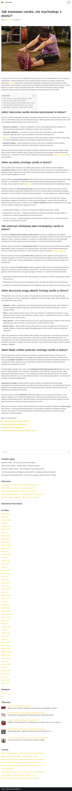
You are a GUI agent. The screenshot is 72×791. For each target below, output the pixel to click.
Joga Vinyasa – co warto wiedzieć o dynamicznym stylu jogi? (20, 485)
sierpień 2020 (5, 658)
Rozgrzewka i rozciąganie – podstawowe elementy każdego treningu (22, 759)
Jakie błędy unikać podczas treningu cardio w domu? (18, 107)
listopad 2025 (5, 542)
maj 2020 (4, 667)
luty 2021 (4, 639)
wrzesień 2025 (5, 545)
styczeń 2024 (5, 583)
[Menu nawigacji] (69, 2)
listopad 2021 (5, 611)
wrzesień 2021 (5, 617)
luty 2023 (4, 592)
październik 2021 (6, 614)
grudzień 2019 (5, 683)
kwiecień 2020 (5, 670)
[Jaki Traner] (6, 2)
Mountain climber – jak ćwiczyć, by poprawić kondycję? (18, 462)
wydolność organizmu (59, 250)
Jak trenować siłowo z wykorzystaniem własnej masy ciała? (26, 713)
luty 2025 (4, 567)
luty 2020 (4, 677)
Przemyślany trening (7, 769)
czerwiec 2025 (5, 554)
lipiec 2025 (4, 551)
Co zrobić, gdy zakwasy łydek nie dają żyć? (15, 421)
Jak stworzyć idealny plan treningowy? (14, 424)
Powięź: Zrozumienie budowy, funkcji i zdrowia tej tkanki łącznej (21, 762)
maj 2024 (4, 576)
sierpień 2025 (5, 548)
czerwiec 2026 (5, 520)
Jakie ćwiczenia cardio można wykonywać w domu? (18, 98)
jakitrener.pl (8, 19)
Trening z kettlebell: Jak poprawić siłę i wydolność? (23, 720)
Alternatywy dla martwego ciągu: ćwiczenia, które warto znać (26, 729)
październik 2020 (6, 652)
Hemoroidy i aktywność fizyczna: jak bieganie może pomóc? (20, 778)
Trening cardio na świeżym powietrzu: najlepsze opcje (18, 775)
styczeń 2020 (5, 680)
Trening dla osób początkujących (12, 427)
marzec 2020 (5, 674)
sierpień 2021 (5, 620)
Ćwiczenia (4, 693)
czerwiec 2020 (5, 664)
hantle (29, 184)
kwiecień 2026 (5, 526)
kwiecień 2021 (5, 633)
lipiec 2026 (4, 517)
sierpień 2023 (5, 586)
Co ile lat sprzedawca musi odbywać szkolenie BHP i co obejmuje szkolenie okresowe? (28, 472)
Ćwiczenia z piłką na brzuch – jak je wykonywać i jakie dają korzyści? (23, 469)
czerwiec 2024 (5, 573)
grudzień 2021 (5, 608)
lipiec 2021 (4, 623)
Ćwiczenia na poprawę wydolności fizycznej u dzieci (18, 430)
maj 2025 (4, 558)
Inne (2, 696)
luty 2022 (4, 601)
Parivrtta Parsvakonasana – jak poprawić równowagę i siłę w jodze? (22, 753)
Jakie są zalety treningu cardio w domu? (15, 100)
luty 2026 (4, 532)
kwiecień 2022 (5, 595)
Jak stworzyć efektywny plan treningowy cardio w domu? (19, 103)
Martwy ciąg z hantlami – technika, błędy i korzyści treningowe (20, 465)
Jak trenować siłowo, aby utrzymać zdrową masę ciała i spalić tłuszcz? (23, 772)
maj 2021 (4, 630)
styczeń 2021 (5, 642)
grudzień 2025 (5, 539)
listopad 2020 (5, 648)
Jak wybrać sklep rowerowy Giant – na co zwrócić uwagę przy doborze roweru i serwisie (28, 475)
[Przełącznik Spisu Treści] (33, 95)
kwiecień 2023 (5, 589)
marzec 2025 (5, 564)
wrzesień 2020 (5, 655)
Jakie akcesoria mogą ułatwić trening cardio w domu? (18, 105)
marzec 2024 (5, 579)
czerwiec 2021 (5, 627)
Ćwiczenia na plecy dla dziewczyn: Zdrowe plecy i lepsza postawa (28, 737)
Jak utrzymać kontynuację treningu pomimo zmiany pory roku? (20, 765)
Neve (3, 789)
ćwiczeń (11, 83)
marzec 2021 (5, 636)
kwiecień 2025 (5, 561)
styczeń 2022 (5, 605)
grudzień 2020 (5, 645)
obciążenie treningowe (61, 154)
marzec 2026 (5, 529)
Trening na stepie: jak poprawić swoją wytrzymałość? (17, 488)
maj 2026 (4, 523)
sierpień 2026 (5, 514)
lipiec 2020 (4, 661)
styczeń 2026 (5, 535)
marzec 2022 (5, 598)
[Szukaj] (69, 452)
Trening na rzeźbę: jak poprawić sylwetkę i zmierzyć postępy (20, 497)
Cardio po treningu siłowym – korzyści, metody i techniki (18, 491)
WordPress (17, 789)
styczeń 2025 (5, 570)
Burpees (6, 137)
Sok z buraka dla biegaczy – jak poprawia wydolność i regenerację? (22, 494)
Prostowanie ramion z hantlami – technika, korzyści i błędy (19, 756)
